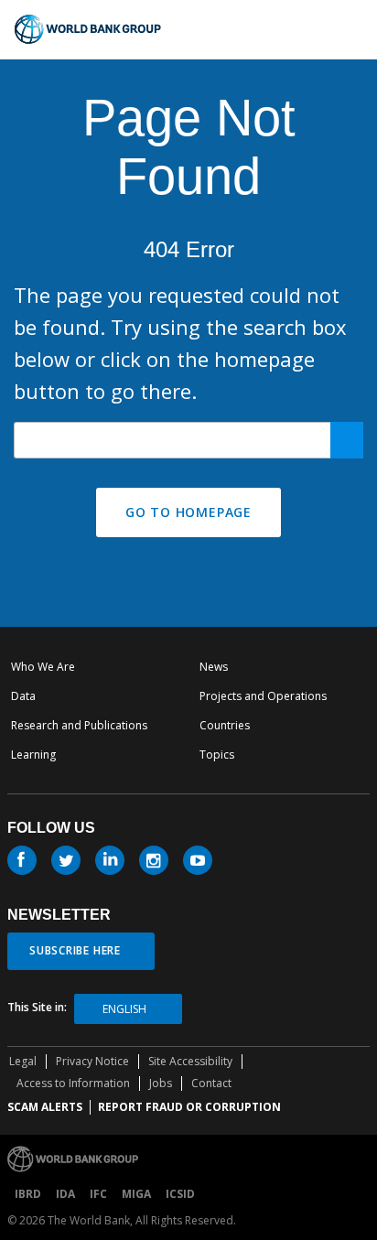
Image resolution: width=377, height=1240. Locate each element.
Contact (211, 1083)
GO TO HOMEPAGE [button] (188, 512)
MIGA (136, 1194)
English (124, 1009)
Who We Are (43, 666)
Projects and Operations (263, 696)
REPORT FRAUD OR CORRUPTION (189, 1107)
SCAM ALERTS (44, 1107)
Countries (224, 725)
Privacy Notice (92, 1061)
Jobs (160, 1083)
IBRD (28, 1194)
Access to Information (73, 1083)
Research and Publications (79, 725)
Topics (216, 754)
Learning (33, 754)
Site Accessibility (190, 1061)
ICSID (180, 1194)
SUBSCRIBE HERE (75, 950)
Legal (23, 1061)
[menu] (355, 29)
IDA (65, 1194)
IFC (98, 1194)
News (213, 666)
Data (23, 696)
